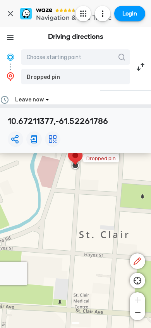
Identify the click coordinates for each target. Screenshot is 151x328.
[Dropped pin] (75, 159)
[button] (75, 76)
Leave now (29, 99)
